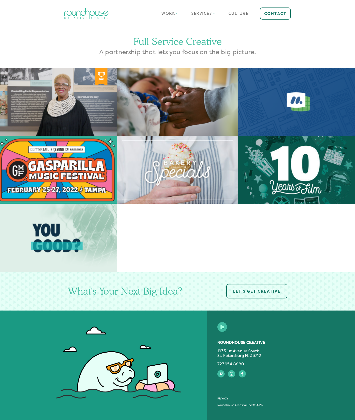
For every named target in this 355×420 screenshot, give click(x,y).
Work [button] (168, 13)
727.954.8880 (230, 364)
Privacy (222, 398)
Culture (238, 13)
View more (177, 102)
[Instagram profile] (231, 373)
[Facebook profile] (242, 373)
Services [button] (201, 13)
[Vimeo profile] (221, 373)
